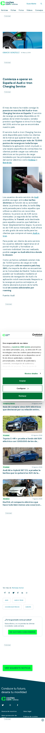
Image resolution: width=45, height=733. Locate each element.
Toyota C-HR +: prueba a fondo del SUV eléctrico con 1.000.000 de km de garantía (21, 418)
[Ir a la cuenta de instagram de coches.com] (10, 705)
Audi (36, 197)
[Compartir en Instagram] (8, 592)
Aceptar (22, 381)
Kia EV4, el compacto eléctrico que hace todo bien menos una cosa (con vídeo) (22, 481)
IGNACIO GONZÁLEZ (11, 52)
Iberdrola (7, 162)
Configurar (21, 388)
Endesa (31, 159)
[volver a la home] (10, 698)
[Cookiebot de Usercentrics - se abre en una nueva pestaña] (32, 335)
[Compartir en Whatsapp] (26, 592)
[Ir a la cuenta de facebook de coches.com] (17, 705)
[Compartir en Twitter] (13, 592)
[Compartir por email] (4, 592)
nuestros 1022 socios (21, 347)
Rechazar (22, 396)
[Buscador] (41, 3)
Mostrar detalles (31, 373)
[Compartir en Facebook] (17, 592)
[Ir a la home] (9, 3)
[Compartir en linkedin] (21, 592)
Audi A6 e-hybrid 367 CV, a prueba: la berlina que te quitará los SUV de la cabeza (22, 449)
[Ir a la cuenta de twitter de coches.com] (2, 705)
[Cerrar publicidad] (42, 720)
